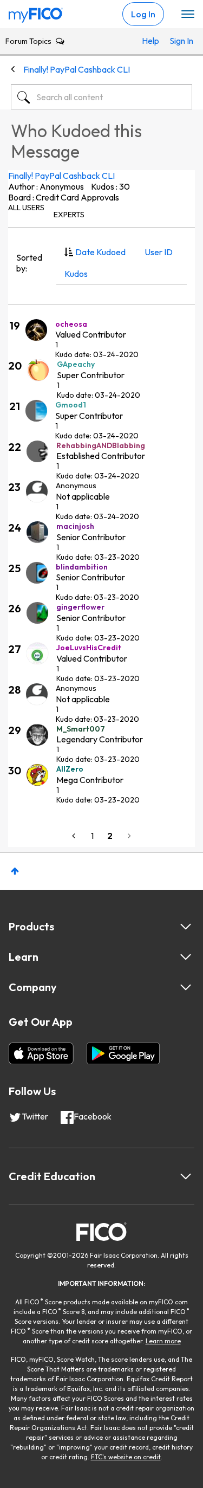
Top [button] (15, 871)
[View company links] (185, 987)
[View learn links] (185, 957)
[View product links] (185, 926)
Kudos (76, 273)
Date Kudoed (100, 252)
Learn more (163, 1341)
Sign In (178, 40)
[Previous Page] (74, 836)
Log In (143, 14)
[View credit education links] (185, 1176)
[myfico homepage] (35, 12)
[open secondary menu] (188, 14)
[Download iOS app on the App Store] (41, 1053)
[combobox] (101, 97)
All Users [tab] (26, 207)
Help (150, 40)
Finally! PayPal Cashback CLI (61, 175)
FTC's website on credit (126, 1457)
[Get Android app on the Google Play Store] (123, 1053)
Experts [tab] (69, 214)
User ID (159, 252)
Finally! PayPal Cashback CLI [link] (76, 69)
